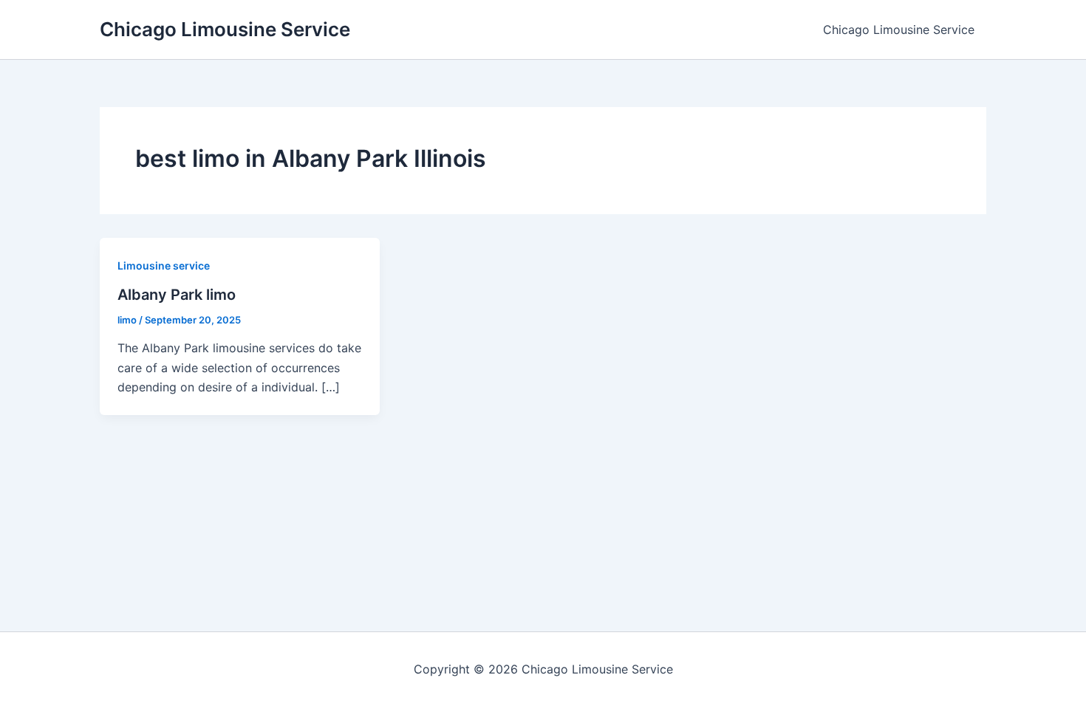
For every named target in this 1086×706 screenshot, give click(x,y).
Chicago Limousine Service (225, 29)
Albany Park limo (176, 295)
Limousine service (163, 265)
